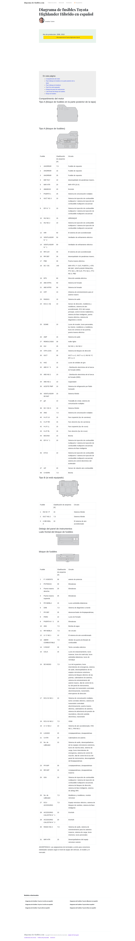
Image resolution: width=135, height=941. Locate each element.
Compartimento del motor (53, 79)
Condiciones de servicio (30, 937)
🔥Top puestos (78, 2)
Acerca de (61, 2)
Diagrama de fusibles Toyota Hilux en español (83, 908)
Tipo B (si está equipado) (53, 87)
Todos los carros (52, 2)
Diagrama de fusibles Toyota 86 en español (37, 908)
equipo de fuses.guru (73, 935)
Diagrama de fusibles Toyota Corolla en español (39, 901)
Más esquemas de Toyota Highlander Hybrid (68, 37)
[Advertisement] (67, 56)
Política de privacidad (43, 937)
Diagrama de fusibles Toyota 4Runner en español (84, 901)
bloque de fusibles (51, 93)
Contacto (52, 937)
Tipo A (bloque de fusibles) (53, 85)
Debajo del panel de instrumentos (55, 89)
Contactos (69, 2)
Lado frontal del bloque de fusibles (55, 91)
